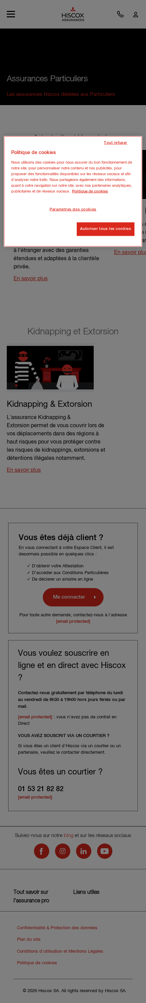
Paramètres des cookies (73, 209)
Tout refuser (115, 143)
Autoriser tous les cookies (105, 229)
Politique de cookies (90, 191)
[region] (73, 191)
